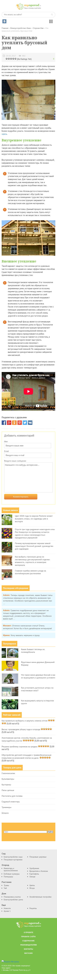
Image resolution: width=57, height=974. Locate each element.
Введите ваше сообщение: (15, 461)
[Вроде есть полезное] (9, 58)
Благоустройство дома (20, 28)
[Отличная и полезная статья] (15, 58)
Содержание (28, 941)
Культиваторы (8, 779)
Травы (6, 885)
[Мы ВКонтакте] (4, 21)
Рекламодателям (28, 945)
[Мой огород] (28, 9)
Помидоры (8, 876)
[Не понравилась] (7, 58)
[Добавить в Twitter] (25, 422)
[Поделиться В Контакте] (30, 422)
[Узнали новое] (13, 58)
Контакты (28, 949)
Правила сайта (28, 937)
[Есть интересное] (11, 58)
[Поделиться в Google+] (9, 422)
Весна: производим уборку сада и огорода (21, 729)
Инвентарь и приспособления (11, 869)
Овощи (32, 876)
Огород (5, 865)
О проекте (28, 932)
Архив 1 (7, 911)
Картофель (34, 874)
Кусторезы (6, 784)
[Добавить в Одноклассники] (14, 422)
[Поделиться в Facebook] (4, 422)
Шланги (5, 813)
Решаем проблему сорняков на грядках (19, 746)
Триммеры (6, 807)
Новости (7, 908)
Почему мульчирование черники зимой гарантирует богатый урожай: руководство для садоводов (34, 546)
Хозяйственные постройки (40, 897)
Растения (6, 882)
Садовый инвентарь (11, 802)
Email (6, 451)
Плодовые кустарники (13, 859)
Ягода (32, 888)
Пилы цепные (8, 790)
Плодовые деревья (37, 857)
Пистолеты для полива (12, 796)
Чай (5, 888)
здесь (4, 134)
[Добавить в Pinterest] (19, 422)
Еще (4, 905)
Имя (6, 442)
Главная (5, 28)
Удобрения (34, 868)
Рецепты (33, 908)
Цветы (32, 885)
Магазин (28, 953)
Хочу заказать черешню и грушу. (25, 635)
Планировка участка (12, 897)
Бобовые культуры (12, 874)
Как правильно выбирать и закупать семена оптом (24, 721)
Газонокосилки (8, 773)
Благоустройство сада (13, 857)
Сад (4, 853)
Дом (4, 893)
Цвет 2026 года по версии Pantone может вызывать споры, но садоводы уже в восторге (34, 519)
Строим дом (38, 28)
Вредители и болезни (38, 871)
